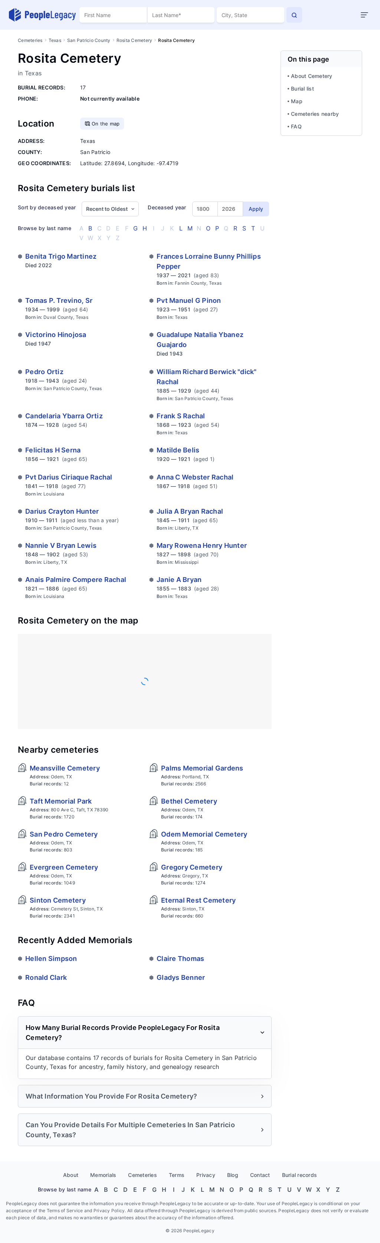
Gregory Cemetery (191, 867)
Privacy (205, 1175)
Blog (232, 1175)
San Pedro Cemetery (64, 834)
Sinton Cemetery (58, 900)
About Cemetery (311, 76)
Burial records (299, 1175)
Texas (55, 40)
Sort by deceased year (47, 207)
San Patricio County (89, 40)
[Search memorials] (294, 15)
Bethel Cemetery (189, 801)
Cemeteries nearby (315, 114)
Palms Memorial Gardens (202, 768)
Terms (176, 1175)
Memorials (103, 1175)
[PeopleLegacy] (42, 15)
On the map (106, 124)
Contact (260, 1175)
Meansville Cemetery (65, 768)
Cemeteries (30, 40)
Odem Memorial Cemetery (204, 834)
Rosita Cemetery (135, 40)
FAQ (296, 126)
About (70, 1175)
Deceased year (167, 207)
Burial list (302, 88)
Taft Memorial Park (61, 801)
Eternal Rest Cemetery (198, 900)
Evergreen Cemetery (64, 867)
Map (296, 101)
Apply (256, 209)
